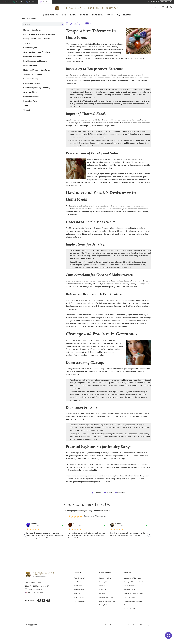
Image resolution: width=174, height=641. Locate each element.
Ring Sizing (102, 589)
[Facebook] (43, 600)
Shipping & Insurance (106, 582)
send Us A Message (35, 589)
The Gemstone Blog (130, 609)
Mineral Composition (130, 586)
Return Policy (103, 586)
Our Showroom (79, 589)
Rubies (7, 2)
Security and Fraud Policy (107, 601)
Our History (78, 586)
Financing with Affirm (106, 597)
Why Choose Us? (79, 578)
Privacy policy (144, 625)
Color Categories (129, 597)
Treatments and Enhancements (133, 593)
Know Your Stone (129, 589)
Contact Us (77, 605)
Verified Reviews (103, 510)
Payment (102, 593)
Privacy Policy (103, 605)
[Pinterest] (39, 600)
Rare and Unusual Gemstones (133, 601)
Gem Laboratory (79, 601)
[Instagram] (48, 600)
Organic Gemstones (130, 605)
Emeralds (19, 2)
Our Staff (77, 593)
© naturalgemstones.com (112, 625)
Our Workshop (79, 582)
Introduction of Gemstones (132, 578)
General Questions (105, 578)
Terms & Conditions (130, 625)
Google (90, 510)
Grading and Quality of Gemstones (135, 582)
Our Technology (79, 597)
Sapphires (32, 2)
